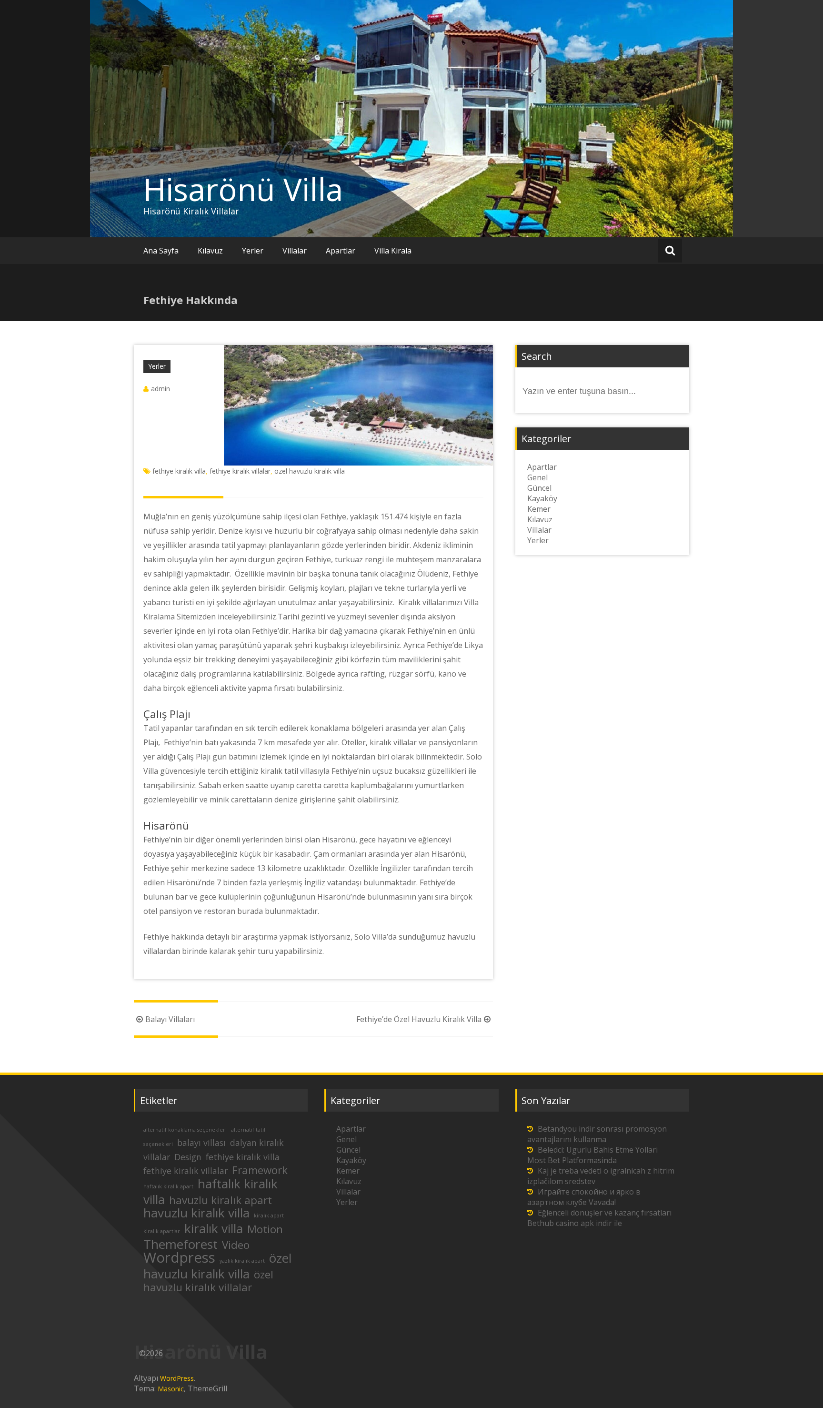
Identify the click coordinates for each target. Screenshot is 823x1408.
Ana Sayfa (161, 250)
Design (187, 1157)
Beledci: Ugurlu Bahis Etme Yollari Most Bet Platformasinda (592, 1155)
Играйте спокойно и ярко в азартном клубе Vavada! (584, 1196)
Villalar (294, 250)
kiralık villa (213, 1228)
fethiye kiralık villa (179, 471)
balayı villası (201, 1142)
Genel (537, 477)
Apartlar (340, 250)
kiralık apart (269, 1215)
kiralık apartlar (161, 1231)
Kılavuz (210, 250)
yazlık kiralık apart (242, 1260)
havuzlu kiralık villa (196, 1212)
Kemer (539, 509)
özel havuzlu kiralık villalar (208, 1281)
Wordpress (179, 1257)
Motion (265, 1229)
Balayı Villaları (170, 1019)
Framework (260, 1170)
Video (236, 1244)
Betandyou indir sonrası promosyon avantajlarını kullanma (597, 1134)
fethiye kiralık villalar (240, 471)
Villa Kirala (393, 250)
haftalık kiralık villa (210, 1191)
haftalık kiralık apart (168, 1186)
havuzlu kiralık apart (220, 1200)
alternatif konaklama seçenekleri (185, 1129)
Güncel (539, 488)
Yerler (252, 250)
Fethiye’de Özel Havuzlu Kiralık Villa (419, 1019)
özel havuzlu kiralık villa (309, 471)
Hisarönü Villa (243, 189)
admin (160, 388)
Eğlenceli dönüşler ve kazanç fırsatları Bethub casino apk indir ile (599, 1217)
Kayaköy (542, 498)
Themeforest (180, 1244)
